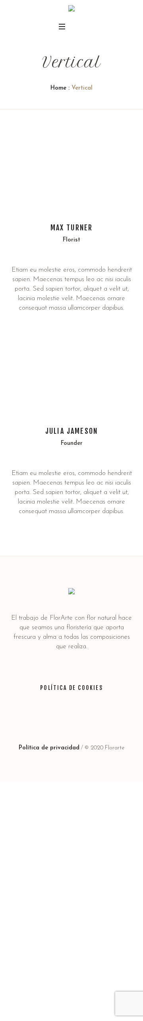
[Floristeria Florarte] (71, 10)
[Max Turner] (71, 169)
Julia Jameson (71, 431)
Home (58, 88)
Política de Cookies (71, 687)
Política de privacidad (49, 748)
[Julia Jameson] (71, 372)
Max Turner (71, 227)
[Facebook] (63, 720)
